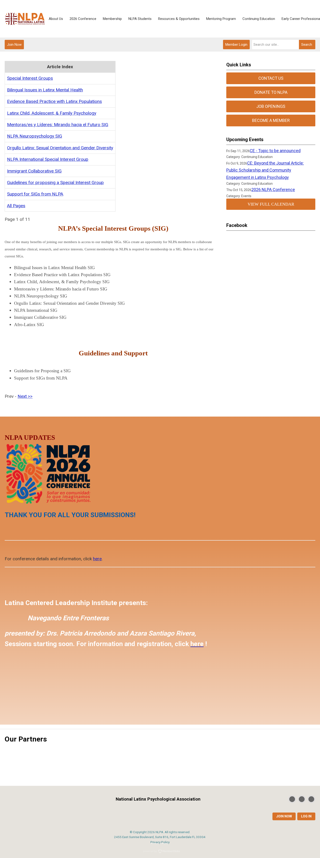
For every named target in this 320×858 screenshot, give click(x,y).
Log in (306, 816)
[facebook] (302, 799)
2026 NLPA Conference (273, 189)
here (97, 558)
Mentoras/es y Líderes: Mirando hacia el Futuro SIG (57, 124)
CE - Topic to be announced (275, 150)
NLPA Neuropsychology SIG (34, 136)
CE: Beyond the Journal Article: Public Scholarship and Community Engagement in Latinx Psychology (265, 170)
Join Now (14, 44)
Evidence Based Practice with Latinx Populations (54, 101)
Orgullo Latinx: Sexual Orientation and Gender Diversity (60, 148)
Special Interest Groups (30, 78)
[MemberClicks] (25, 19)
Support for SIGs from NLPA (35, 194)
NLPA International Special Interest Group (47, 159)
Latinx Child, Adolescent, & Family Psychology (51, 113)
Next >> (25, 396)
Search (306, 44)
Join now (284, 816)
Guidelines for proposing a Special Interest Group (55, 182)
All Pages (16, 205)
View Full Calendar (271, 204)
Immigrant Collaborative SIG (34, 171)
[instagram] (311, 799)
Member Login (236, 44)
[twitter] (292, 799)
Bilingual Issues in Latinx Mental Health (45, 90)
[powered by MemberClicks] (160, 851)
